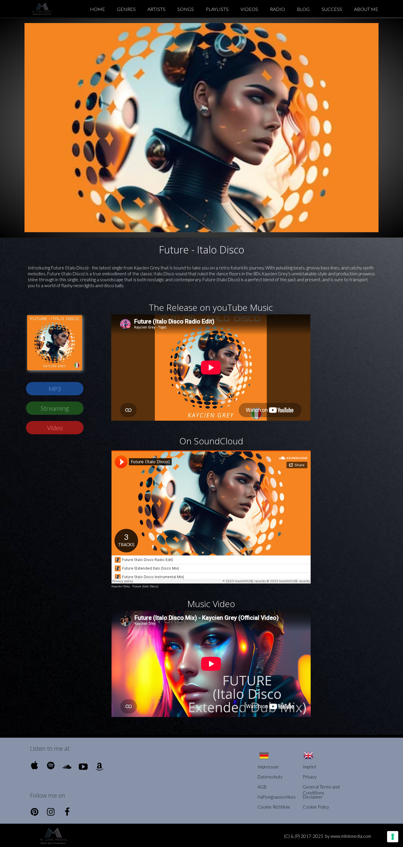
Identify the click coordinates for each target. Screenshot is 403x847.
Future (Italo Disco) (145, 586)
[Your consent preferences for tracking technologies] (392, 836)
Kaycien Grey (121, 586)
